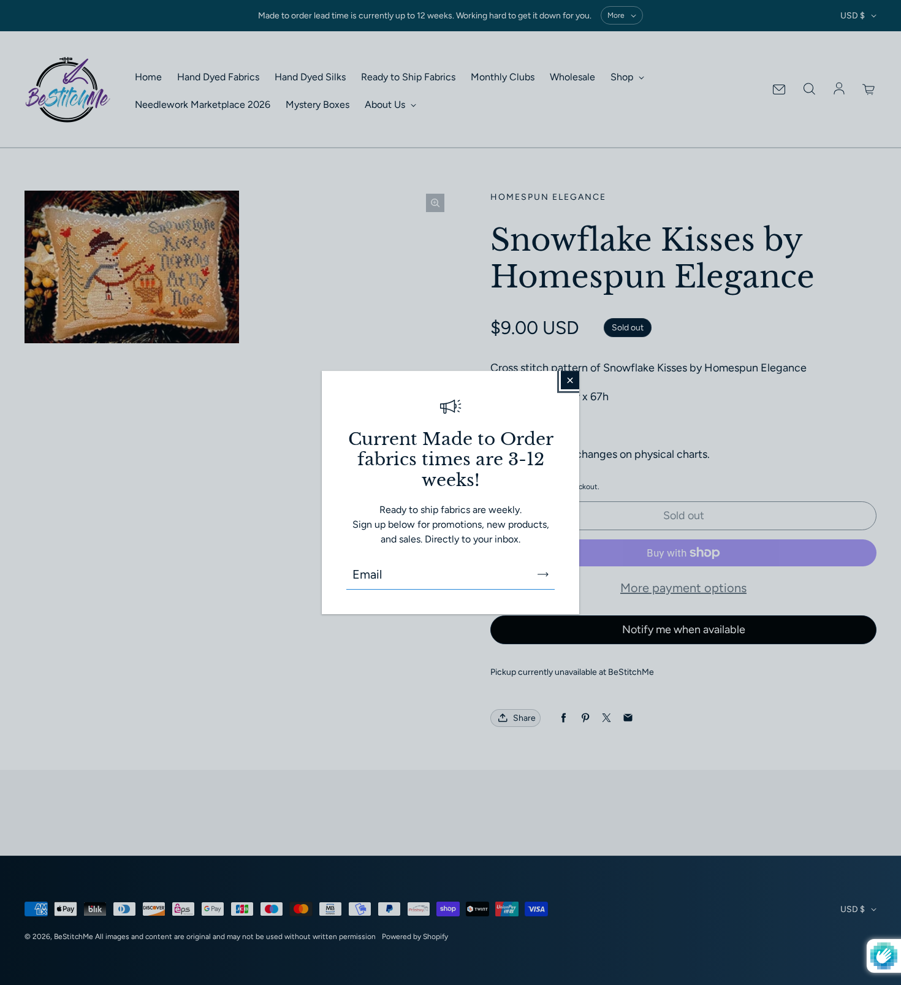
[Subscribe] (543, 574)
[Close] (570, 380)
